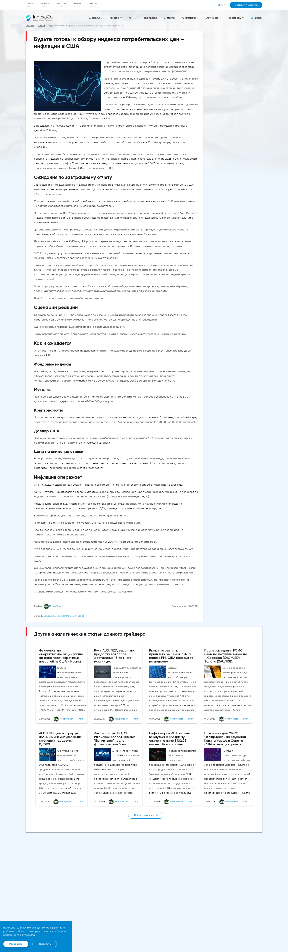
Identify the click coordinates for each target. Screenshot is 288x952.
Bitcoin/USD (50, 616)
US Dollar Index (64, 616)
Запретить (44, 943)
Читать (80, 719)
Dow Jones (78, 616)
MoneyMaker (55, 606)
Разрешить (15, 943)
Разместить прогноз (247, 5)
